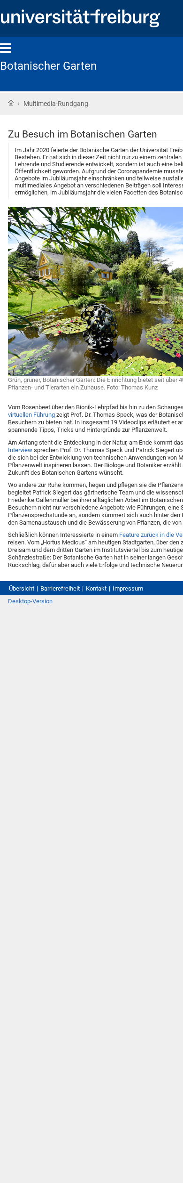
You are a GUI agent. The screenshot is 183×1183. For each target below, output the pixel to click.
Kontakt (96, 588)
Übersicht (21, 588)
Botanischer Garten (48, 66)
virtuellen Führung (31, 414)
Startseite (11, 102)
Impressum (128, 588)
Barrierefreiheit (60, 588)
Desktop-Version (30, 601)
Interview (20, 450)
